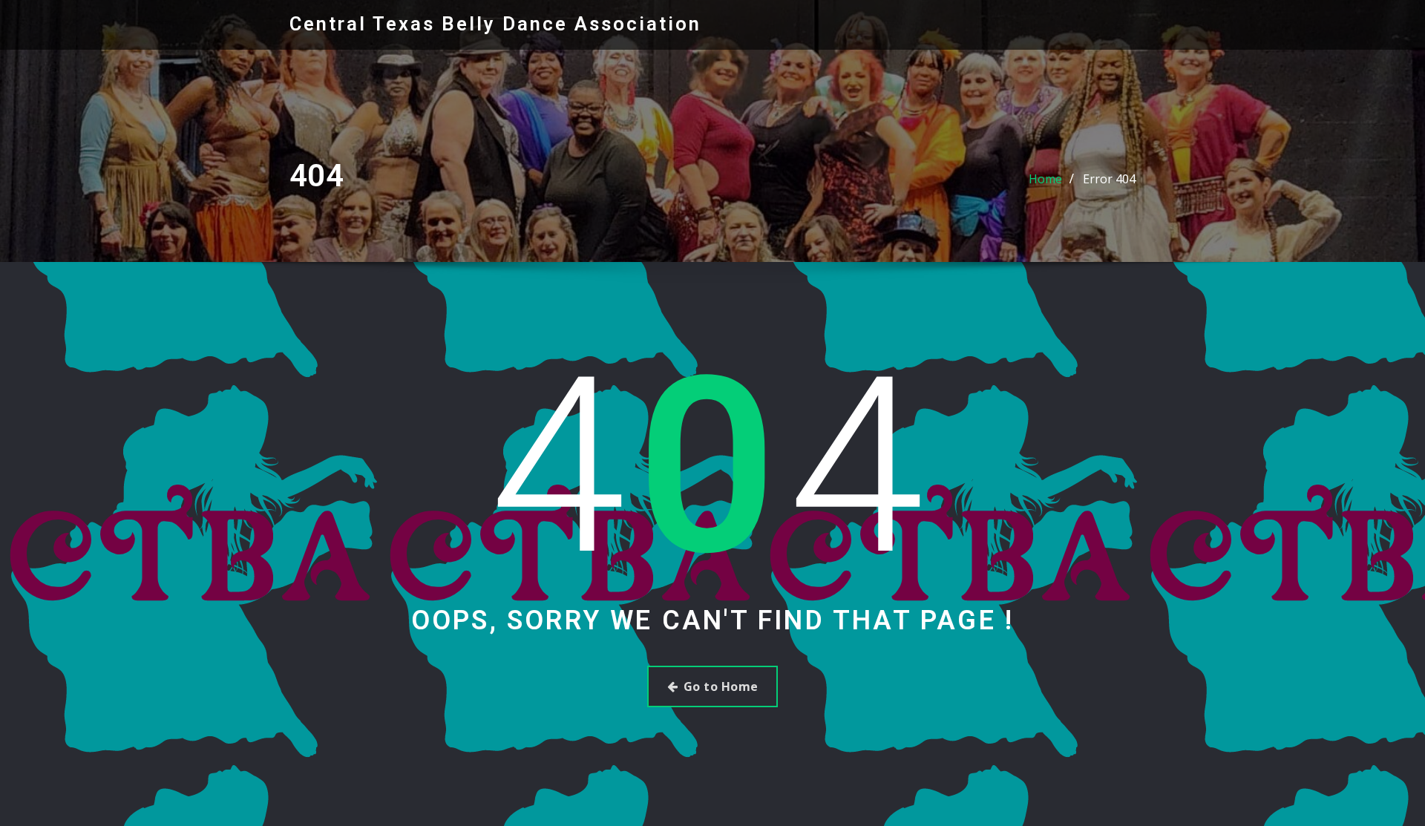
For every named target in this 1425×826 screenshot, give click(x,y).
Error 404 (1109, 179)
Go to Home (721, 686)
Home (1045, 179)
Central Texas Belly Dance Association (495, 24)
